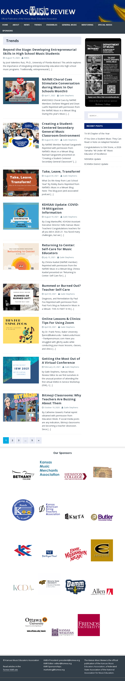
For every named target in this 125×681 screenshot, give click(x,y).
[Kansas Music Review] (62, 3)
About (16, 25)
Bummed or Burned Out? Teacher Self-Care (61, 288)
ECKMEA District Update (96, 164)
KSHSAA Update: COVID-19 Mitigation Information (60, 209)
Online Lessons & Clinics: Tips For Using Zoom (61, 321)
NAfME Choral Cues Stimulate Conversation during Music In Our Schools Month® (61, 85)
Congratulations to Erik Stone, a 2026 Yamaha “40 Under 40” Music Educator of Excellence (102, 150)
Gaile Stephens (66, 95)
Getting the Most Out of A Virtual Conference (61, 361)
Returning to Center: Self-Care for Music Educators (58, 249)
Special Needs (105, 25)
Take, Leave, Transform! (61, 171)
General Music (69, 25)
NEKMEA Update (92, 159)
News (26, 25)
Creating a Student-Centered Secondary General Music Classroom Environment (61, 130)
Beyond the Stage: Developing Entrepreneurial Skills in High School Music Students (40, 52)
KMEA (26, 57)
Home (5, 25)
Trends (38, 25)
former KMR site (10, 669)
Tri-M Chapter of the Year (97, 133)
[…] (50, 69)
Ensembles (51, 25)
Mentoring (87, 25)
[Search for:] (103, 115)
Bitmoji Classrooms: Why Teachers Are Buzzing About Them (61, 399)
